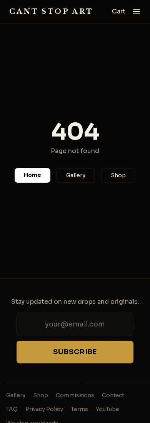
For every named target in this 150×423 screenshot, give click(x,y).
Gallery (75, 175)
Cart (118, 11)
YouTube (107, 409)
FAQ (12, 409)
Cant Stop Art (51, 11)
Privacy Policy (44, 409)
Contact (113, 395)
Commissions (75, 395)
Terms (79, 409)
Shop (118, 175)
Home (32, 175)
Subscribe (75, 352)
